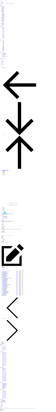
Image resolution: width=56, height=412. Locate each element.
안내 (1, 403)
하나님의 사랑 (4, 288)
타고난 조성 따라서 (4, 293)
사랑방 (2, 20)
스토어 (1, 3)
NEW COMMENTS (1, 367)
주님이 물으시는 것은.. (3, 37)
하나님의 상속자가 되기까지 (5, 287)
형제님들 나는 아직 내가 (5, 276)
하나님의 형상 (4, 285)
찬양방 (3, 9)
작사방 (3, 19)
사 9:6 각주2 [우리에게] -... (5, 379)
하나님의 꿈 (4, 289)
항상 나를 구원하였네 (4, 279)
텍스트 (3, 239)
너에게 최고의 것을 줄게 (4, 353)
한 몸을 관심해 (4, 281)
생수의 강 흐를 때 (5, 217)
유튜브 (1, 2)
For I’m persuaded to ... (4, 383)
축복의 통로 (4, 294)
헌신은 (3, 277)
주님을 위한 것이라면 (5, 170)
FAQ (1, 404)
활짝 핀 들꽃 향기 (4, 274)
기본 (3, 268)
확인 (3, 227)
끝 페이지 (5, 318)
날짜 (3, 269)
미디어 (3, 24)
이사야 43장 (4, 393)
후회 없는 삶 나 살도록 (5, 218)
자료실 (3, 22)
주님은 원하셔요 (4, 55)
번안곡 (3, 13)
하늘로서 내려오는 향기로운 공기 (5, 284)
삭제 (2, 223)
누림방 (3, 21)
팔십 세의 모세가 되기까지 (5, 292)
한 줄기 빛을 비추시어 (4, 280)
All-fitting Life (4, 385)
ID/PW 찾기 (1, 409)
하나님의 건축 (4, 290)
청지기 (16, 272)
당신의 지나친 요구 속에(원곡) (3, 46)
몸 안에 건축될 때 (4, 390)
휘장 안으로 (4, 272)
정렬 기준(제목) (3, 267)
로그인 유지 (2, 408)
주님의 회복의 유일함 (4, 53)
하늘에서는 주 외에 (4, 283)
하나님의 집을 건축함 (4, 286)
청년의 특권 (4, 295)
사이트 (2, 23)
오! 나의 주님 (4, 387)
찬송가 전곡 (4, 11)
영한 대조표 (4, 7)
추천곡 (2, 6)
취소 (2, 227)
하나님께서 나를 (4, 291)
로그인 (9, 3)
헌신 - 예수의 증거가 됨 (4, 278)
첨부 (4, 172)
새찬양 (3, 12)
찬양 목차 (3, 8)
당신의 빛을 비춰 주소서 (3, 31)
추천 (3, 207)
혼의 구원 (3, 275)
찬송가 (2, 10)
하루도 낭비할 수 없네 (4, 282)
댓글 (3, 230)
